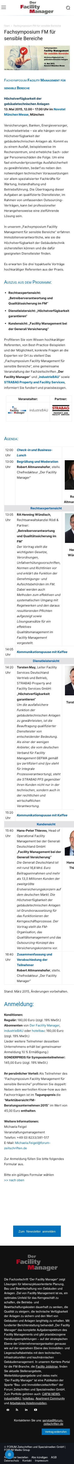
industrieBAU (13, 1031)
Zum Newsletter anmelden (37, 1231)
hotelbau (38, 1031)
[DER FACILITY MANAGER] (37, 7)
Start (7, 25)
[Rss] (17, 1409)
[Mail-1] (7, 1409)
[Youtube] (35, 1409)
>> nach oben (14, 1180)
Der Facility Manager (44, 1025)
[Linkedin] (26, 1409)
